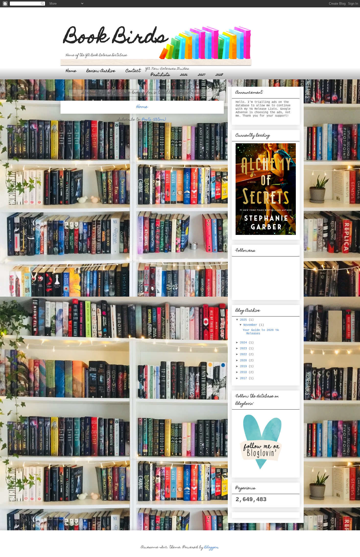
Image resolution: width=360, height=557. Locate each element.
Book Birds (116, 38)
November (251, 325)
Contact (133, 71)
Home (71, 71)
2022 (244, 354)
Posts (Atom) (154, 119)
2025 (244, 320)
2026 (184, 75)
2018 (244, 372)
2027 (201, 75)
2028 (219, 75)
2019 (244, 366)
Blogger (211, 547)
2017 (244, 378)
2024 (244, 342)
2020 (244, 360)
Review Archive (101, 71)
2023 (244, 348)
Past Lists (160, 75)
